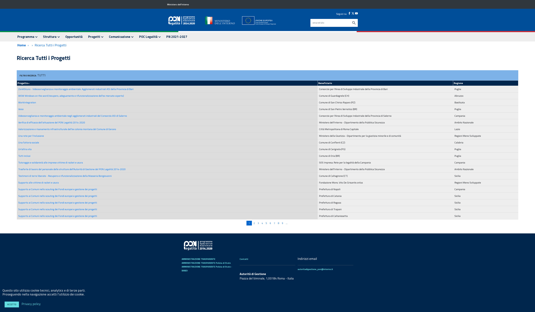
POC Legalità (148, 36)
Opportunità (74, 36)
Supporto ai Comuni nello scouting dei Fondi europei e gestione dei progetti (57, 189)
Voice (21, 109)
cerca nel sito (318, 22)
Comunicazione (120, 36)
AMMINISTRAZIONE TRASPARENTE (198, 259)
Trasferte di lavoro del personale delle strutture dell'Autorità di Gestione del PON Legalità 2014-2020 (72, 169)
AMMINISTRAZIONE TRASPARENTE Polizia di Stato (206, 263)
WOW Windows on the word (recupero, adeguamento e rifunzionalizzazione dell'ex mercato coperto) (71, 96)
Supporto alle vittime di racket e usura (38, 182)
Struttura (50, 36)
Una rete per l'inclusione (31, 136)
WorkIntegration (27, 102)
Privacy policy (31, 303)
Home (21, 45)
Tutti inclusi (24, 156)
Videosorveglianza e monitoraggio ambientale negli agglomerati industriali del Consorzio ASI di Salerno (72, 116)
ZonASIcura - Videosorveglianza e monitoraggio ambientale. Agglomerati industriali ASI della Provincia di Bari (75, 89)
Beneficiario (325, 83)
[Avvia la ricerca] (354, 23)
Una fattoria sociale (28, 142)
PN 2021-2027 (176, 36)
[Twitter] (353, 13)
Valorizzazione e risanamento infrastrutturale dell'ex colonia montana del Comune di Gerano (67, 129)
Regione (458, 83)
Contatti (244, 259)
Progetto (23, 83)
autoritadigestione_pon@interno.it (315, 269)
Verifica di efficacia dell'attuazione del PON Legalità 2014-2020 (51, 122)
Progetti (94, 36)
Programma (26, 36)
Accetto (11, 304)
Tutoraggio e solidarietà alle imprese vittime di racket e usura (50, 162)
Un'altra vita (24, 149)
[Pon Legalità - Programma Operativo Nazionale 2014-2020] (220, 20)
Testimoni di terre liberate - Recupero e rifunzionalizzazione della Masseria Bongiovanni (65, 176)
